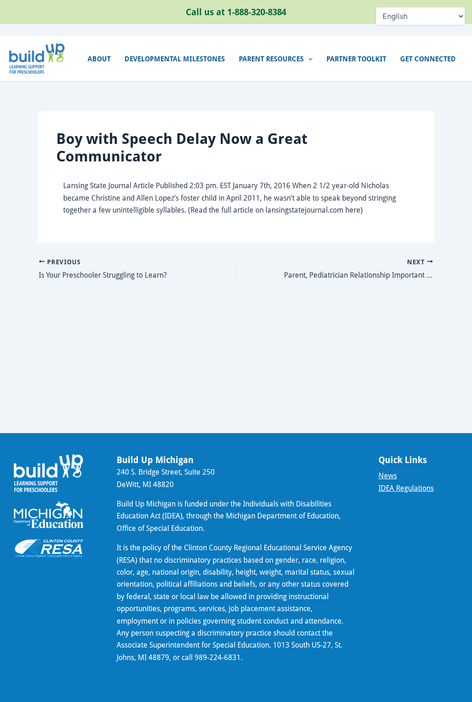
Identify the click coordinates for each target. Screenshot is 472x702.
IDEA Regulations (406, 488)
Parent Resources (271, 58)
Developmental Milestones (174, 58)
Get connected (428, 58)
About (99, 58)
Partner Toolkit (356, 58)
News (387, 475)
